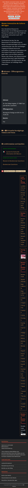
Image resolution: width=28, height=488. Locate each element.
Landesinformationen (23, 188)
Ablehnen (17, 16)
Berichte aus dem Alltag (23, 204)
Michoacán (23, 342)
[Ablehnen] (26, 10)
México (23, 338)
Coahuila (23, 311)
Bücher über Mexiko (23, 221)
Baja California (23, 286)
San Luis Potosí (23, 376)
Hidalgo (23, 332)
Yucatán (23, 404)
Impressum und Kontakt (7, 445)
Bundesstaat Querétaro (10, 164)
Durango (23, 319)
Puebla (23, 361)
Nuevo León (23, 355)
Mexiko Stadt (23, 275)
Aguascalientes (23, 280)
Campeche (23, 299)
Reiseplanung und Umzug (23, 196)
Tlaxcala (23, 396)
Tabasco (23, 387)
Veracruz (23, 400)
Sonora (23, 383)
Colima (23, 315)
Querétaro (23, 365)
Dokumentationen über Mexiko (23, 229)
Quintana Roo (23, 370)
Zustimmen (10, 16)
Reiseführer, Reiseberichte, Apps (23, 240)
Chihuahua (23, 306)
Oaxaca (23, 358)
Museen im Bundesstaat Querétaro (13, 161)
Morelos (23, 347)
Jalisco (22, 335)
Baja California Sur (23, 293)
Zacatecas (23, 407)
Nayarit (23, 351)
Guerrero (23, 329)
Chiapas (23, 303)
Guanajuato (23, 324)
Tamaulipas (23, 392)
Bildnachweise (5, 446)
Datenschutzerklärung (7, 448)
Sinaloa (23, 381)
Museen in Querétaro (20, 171)
